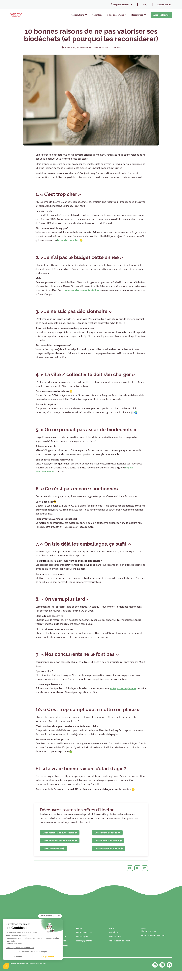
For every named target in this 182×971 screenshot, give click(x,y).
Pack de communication (119, 940)
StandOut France (27, 963)
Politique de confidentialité (153, 935)
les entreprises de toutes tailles (81, 290)
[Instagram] (155, 965)
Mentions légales (148, 931)
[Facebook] (169, 965)
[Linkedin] (162, 965)
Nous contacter (115, 936)
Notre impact (82, 936)
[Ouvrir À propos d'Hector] (131, 4)
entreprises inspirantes (123, 688)
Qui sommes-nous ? (84, 932)
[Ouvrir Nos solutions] (86, 14)
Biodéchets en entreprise (100, 47)
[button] (130, 868)
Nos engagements (84, 940)
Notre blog (113, 932)
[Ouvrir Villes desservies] (126, 14)
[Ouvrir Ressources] (145, 14)
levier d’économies (67, 240)
